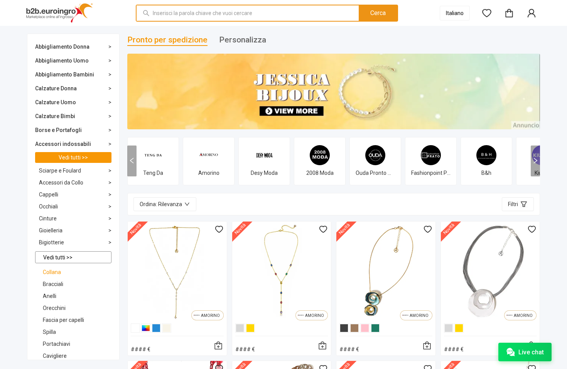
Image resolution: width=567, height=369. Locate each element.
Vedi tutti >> (73, 157)
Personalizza (242, 39)
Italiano (455, 13)
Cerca (378, 13)
